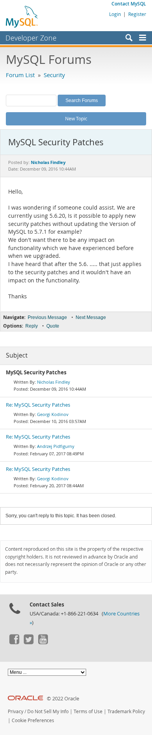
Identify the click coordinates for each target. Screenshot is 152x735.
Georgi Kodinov (53, 414)
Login (115, 14)
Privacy (15, 711)
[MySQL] (22, 16)
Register (137, 14)
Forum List (20, 75)
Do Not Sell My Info (48, 711)
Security (54, 75)
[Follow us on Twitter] (28, 642)
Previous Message (47, 317)
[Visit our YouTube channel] (43, 642)
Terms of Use (88, 711)
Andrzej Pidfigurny (55, 446)
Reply (31, 326)
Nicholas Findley (53, 382)
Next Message (91, 317)
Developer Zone (31, 37)
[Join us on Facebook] (14, 642)
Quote (52, 326)
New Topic (76, 118)
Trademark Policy (126, 711)
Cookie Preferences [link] (33, 720)
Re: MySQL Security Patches (38, 405)
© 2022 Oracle (63, 698)
